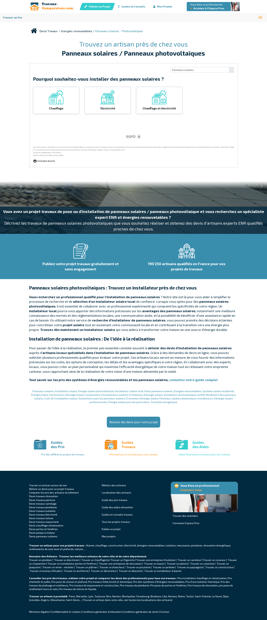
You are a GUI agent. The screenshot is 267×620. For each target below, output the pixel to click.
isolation (171, 545)
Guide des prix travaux (114, 500)
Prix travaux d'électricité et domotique (110, 581)
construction (115, 545)
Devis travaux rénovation (43, 496)
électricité (130, 545)
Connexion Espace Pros (186, 523)
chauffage (101, 545)
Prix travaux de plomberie (134, 585)
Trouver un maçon (154, 563)
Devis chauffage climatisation (46, 525)
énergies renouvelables (151, 545)
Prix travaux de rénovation (203, 585)
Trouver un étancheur (112, 567)
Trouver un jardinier (164, 567)
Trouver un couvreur (214, 559)
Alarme (90, 545)
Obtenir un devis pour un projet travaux (51, 488)
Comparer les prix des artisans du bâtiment (54, 492)
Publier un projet (111, 529)
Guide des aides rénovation (117, 507)
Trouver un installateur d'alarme (162, 570)
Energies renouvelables (76, 31)
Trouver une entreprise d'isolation (155, 559)
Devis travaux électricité (43, 514)
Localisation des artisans (116, 492)
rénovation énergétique (216, 545)
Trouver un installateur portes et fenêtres (72, 563)
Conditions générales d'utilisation (102, 611)
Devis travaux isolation (42, 510)
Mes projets (109, 536)
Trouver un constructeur (219, 567)
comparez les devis (110, 578)
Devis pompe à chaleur (42, 532)
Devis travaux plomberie (43, 507)
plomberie (196, 545)
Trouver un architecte (76, 570)
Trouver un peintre (177, 563)
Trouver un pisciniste (138, 567)
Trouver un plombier (40, 559)
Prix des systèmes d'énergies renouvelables (158, 581)
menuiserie (183, 545)
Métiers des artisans (114, 485)
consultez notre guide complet (193, 380)
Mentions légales (39, 611)
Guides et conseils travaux (117, 514)
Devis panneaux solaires (43, 536)
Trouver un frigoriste (123, 559)
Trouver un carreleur (189, 559)
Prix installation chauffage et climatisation (202, 578)
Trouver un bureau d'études (46, 570)
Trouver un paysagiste (190, 567)
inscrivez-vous (191, 490)
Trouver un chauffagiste (95, 559)
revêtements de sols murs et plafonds (51, 549)
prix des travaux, (57, 578)
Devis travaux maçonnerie (44, 521)
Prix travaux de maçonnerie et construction (94, 585)
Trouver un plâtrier (86, 567)
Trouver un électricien (66, 559)
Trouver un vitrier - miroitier (58, 567)
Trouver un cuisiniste (202, 563)
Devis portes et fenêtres (43, 529)
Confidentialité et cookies (66, 611)
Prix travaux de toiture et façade (77, 589)
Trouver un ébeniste (130, 570)
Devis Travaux (48, 31)
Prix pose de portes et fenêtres (168, 585)
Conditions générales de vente (141, 611)
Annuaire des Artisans (43, 556)
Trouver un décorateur (104, 570)
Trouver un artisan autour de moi (48, 485)
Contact (164, 611)
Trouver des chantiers (185, 515)
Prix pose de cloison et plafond (69, 581)
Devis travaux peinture (42, 500)
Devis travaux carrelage (42, 503)
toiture (79, 549)
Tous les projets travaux (116, 521)
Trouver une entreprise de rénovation (120, 563)
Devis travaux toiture (41, 518)
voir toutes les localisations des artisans (147, 599)
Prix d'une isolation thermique (202, 581)
